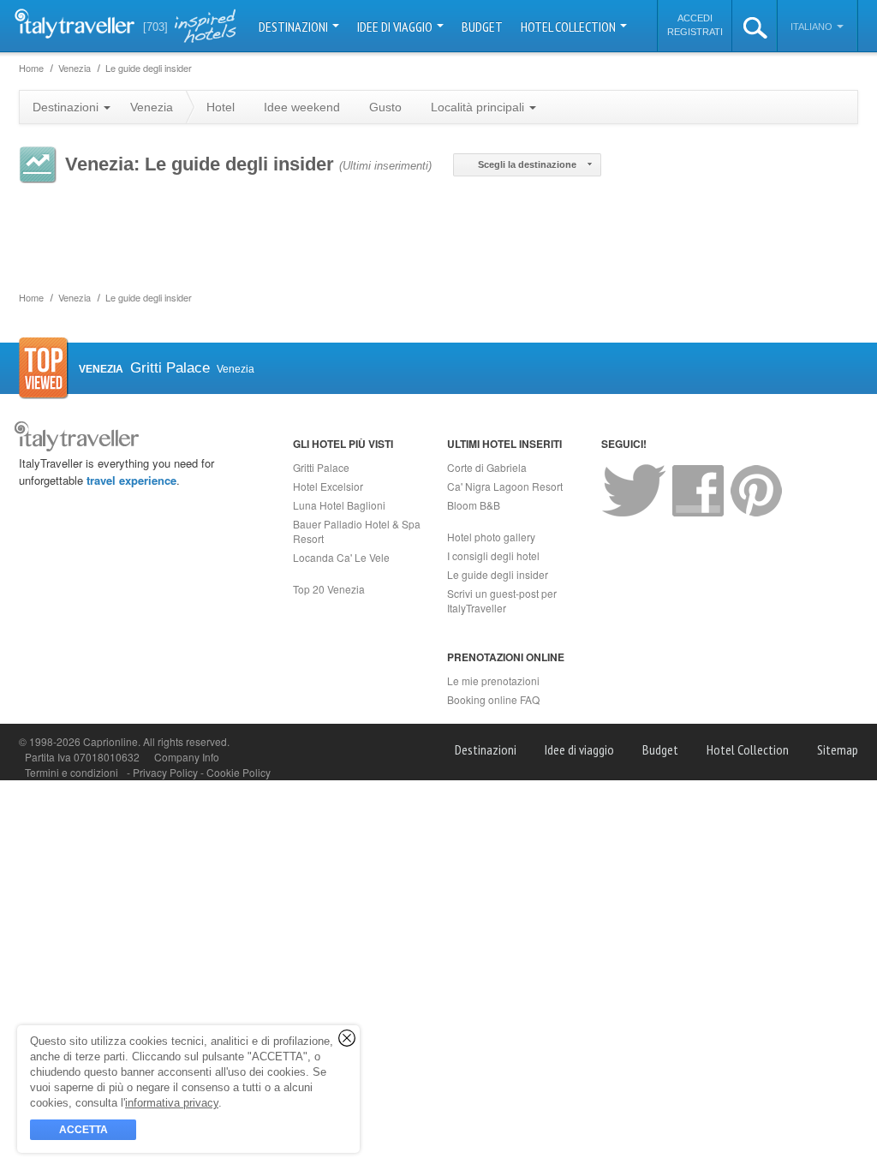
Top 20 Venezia (329, 589)
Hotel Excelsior (328, 486)
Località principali (479, 107)
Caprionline (110, 741)
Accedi (695, 18)
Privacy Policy (166, 772)
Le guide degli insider (497, 574)
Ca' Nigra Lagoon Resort (505, 486)
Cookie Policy (238, 772)
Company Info (186, 756)
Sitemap (837, 749)
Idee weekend (302, 107)
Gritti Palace (321, 467)
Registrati (695, 32)
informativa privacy (171, 1102)
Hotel (220, 107)
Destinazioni (295, 26)
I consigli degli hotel (493, 555)
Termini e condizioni (71, 772)
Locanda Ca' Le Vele (341, 557)
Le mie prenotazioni (493, 680)
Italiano (812, 26)
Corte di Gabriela (487, 467)
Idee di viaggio (396, 26)
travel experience (131, 480)
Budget (482, 26)
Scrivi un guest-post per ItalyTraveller (502, 600)
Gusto (385, 107)
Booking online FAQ (493, 699)
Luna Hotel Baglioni (339, 505)
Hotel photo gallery (491, 536)
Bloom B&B (473, 505)
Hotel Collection (569, 26)
